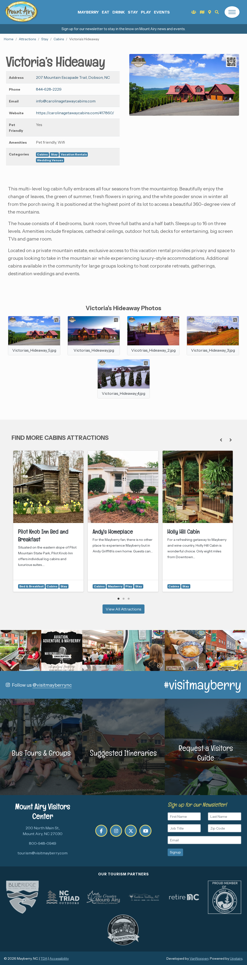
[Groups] (193, 12)
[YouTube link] (145, 831)
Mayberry (88, 12)
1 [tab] (118, 598)
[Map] (209, 12)
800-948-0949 (42, 843)
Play (146, 12)
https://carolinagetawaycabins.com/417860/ (75, 112)
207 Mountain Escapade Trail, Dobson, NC (73, 77)
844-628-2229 (49, 89)
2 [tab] (123, 598)
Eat (106, 12)
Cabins (59, 39)
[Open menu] (232, 12)
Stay (133, 12)
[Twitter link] (131, 831)
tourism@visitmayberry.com (43, 853)
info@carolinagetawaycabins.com (66, 101)
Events (162, 12)
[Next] (230, 440)
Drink (118, 12)
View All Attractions (123, 609)
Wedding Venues (50, 160)
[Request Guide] (202, 12)
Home (9, 39)
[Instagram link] (116, 831)
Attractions (27, 39)
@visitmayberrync (52, 685)
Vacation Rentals (74, 154)
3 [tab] (128, 598)
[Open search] (217, 12)
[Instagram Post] (20, 650)
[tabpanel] (48, 521)
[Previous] (221, 440)
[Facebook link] (101, 831)
